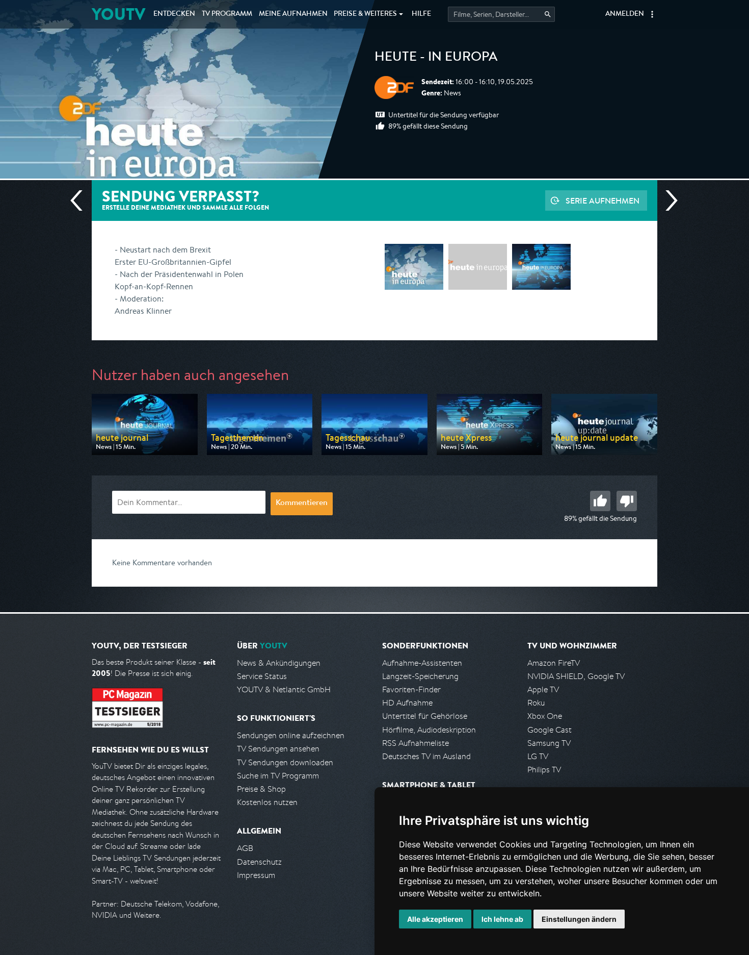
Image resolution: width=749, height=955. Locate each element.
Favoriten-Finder (411, 689)
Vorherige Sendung (80, 200)
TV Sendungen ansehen (278, 748)
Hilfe (421, 14)
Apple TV (543, 689)
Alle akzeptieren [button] (435, 919)
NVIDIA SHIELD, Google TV (576, 676)
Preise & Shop (261, 789)
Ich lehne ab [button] (502, 919)
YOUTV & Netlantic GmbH (284, 689)
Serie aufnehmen (602, 200)
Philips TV (544, 769)
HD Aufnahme (407, 702)
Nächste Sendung (667, 200)
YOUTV (118, 14)
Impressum (256, 875)
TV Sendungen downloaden (285, 762)
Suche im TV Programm (278, 775)
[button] (652, 14)
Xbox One (544, 716)
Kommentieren (302, 503)
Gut (600, 501)
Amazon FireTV (553, 663)
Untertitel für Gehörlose (424, 716)
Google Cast (549, 729)
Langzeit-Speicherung (420, 676)
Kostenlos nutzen (267, 802)
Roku (536, 702)
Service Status (262, 676)
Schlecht (627, 501)
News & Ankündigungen (278, 663)
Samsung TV (549, 743)
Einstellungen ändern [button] (579, 919)
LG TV (537, 756)
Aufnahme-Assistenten (422, 663)
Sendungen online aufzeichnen (290, 735)
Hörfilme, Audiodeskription (429, 729)
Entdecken (174, 14)
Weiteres (365, 14)
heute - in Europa (435, 58)
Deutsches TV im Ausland (426, 756)
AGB (245, 848)
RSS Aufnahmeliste (415, 743)
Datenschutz (259, 862)
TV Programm (227, 14)
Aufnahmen (293, 14)
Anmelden (624, 14)
